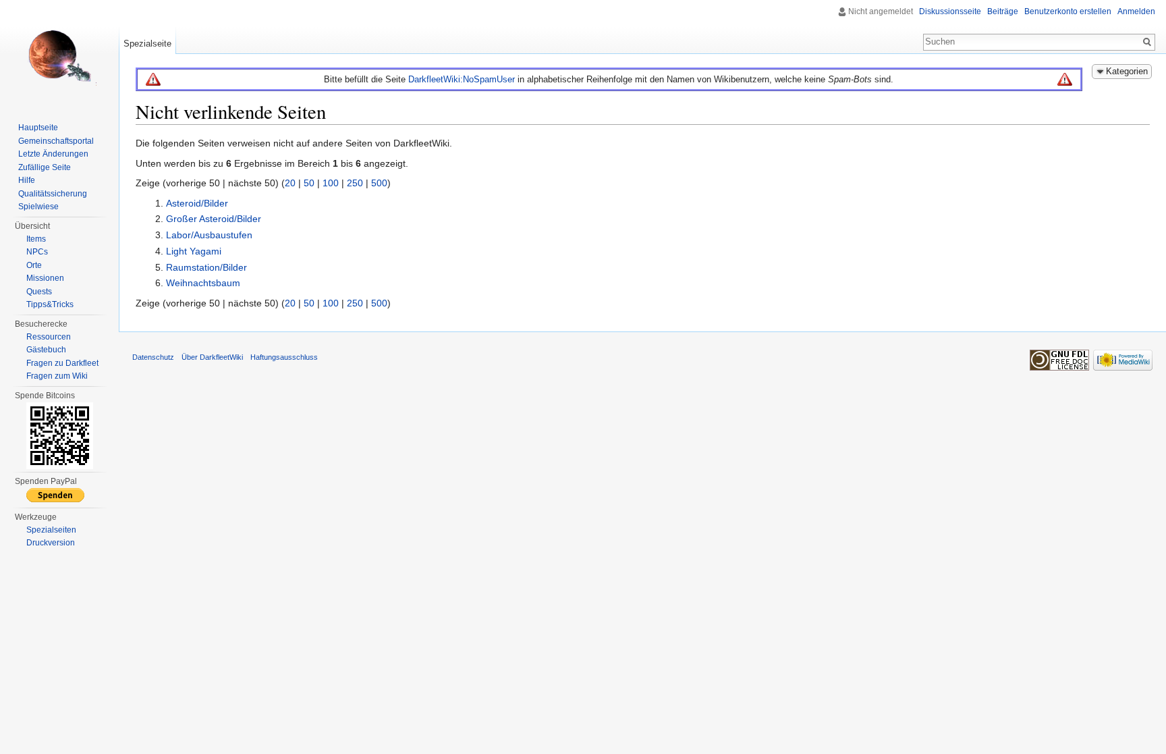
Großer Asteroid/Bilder (213, 218)
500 (379, 183)
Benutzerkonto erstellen (1067, 11)
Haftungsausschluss (284, 357)
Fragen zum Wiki (57, 376)
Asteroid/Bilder (197, 203)
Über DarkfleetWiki (212, 357)
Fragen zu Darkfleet (62, 363)
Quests (39, 291)
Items (36, 239)
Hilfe (26, 180)
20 (290, 183)
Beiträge (1002, 11)
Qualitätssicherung (52, 193)
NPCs (37, 252)
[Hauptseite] (59, 54)
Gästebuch (46, 349)
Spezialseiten (51, 530)
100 (331, 183)
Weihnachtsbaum (203, 282)
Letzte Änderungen (53, 154)
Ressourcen (48, 337)
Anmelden (1136, 11)
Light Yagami (193, 251)
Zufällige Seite (44, 167)
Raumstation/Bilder (206, 267)
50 (309, 183)
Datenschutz (153, 357)
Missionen (45, 278)
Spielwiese (38, 206)
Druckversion (50, 542)
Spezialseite (147, 43)
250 (355, 183)
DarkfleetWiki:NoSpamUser (461, 79)
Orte (34, 265)
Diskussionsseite (950, 11)
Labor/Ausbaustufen (209, 235)
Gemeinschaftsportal (56, 141)
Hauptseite (38, 127)
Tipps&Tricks (50, 304)
